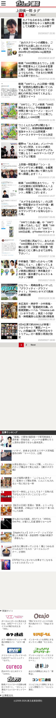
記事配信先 (7, 695)
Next (33, 15)
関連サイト (7, 611)
